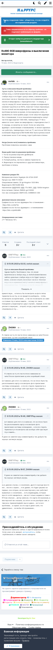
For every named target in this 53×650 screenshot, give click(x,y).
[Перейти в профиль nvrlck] (4, 82)
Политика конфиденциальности (30, 624)
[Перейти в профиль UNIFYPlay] (4, 255)
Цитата (21, 232)
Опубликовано (19, 84)
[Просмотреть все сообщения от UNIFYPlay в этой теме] (4, 317)
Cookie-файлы (34, 627)
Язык (10, 624)
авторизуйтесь (29, 532)
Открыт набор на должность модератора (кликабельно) (26, 40)
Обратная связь (19, 627)
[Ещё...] (48, 82)
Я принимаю (14, 646)
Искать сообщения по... (26, 72)
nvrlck (9, 60)
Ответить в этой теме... (18, 544)
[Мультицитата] (10, 232)
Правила (25, 641)
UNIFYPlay (30, 416)
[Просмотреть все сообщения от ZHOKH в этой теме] (4, 349)
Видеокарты (18, 63)
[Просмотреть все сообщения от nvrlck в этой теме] (4, 232)
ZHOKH (12, 327)
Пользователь (27, 607)
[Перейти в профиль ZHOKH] (4, 328)
